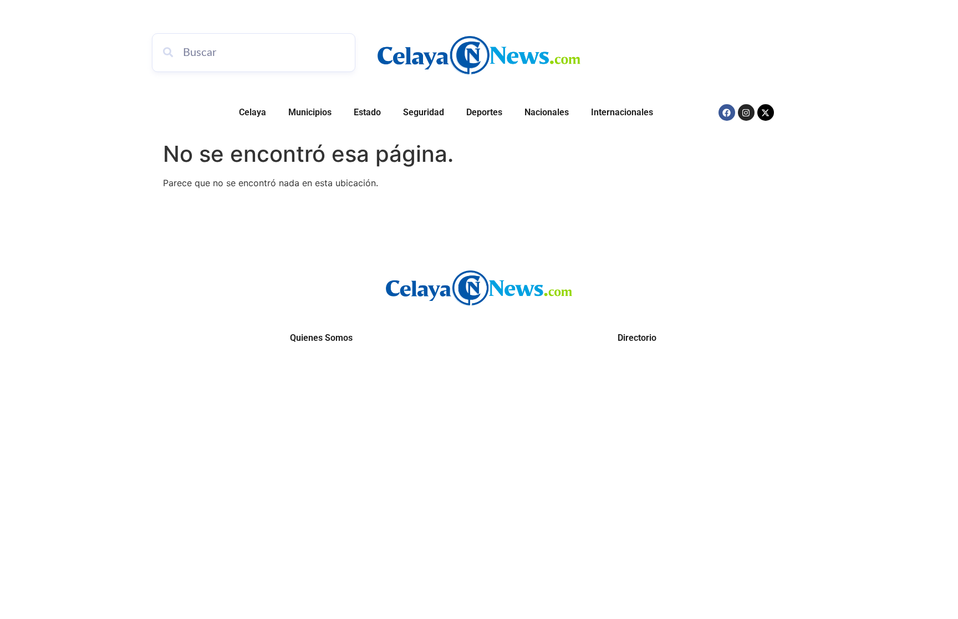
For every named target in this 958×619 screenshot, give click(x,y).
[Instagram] (746, 112)
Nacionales (546, 112)
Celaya (252, 112)
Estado (367, 112)
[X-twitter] (765, 112)
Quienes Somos (321, 337)
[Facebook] (726, 112)
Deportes (484, 112)
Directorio (637, 337)
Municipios (310, 112)
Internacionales (622, 112)
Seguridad (423, 112)
